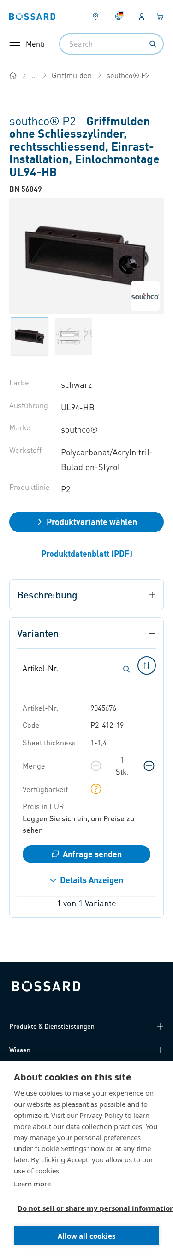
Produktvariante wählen (92, 521)
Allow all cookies (86, 1235)
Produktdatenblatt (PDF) (86, 553)
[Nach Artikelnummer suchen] (126, 669)
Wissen (19, 1049)
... (34, 75)
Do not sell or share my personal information (83, 1208)
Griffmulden (72, 75)
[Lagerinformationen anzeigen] (95, 788)
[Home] (13, 75)
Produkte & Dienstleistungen (52, 1026)
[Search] (152, 44)
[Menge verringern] (95, 765)
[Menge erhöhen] (149, 765)
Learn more (32, 1183)
